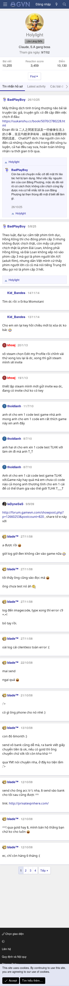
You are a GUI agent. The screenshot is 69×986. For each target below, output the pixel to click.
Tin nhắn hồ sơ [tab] (12, 86)
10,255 (7, 65)
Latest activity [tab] (36, 86)
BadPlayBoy (16, 99)
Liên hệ (6, 949)
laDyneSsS (15, 504)
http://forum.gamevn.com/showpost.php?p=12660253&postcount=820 (33, 514)
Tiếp (43, 870)
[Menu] (5, 4)
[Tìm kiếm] (64, 4)
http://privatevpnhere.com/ (29, 803)
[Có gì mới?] (57, 4)
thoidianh (14, 406)
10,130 (62, 65)
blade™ (12, 536)
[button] (34, 941)
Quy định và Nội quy (14, 957)
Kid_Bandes (16, 293)
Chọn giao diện (14, 934)
